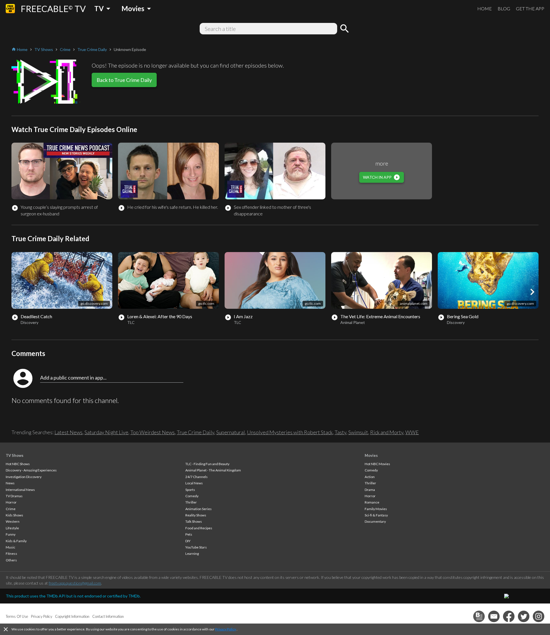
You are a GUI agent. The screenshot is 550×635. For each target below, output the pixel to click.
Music (10, 547)
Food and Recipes (198, 528)
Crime (10, 509)
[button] (532, 292)
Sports (190, 489)
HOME (484, 8)
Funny (10, 534)
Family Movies (376, 509)
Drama (370, 489)
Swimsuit (358, 432)
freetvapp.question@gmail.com (75, 583)
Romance (372, 502)
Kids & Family (16, 541)
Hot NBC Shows (18, 464)
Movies (371, 455)
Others (11, 560)
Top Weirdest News (152, 432)
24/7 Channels (196, 477)
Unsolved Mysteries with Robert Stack (290, 432)
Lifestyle (12, 528)
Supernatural (230, 432)
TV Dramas (14, 496)
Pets (188, 534)
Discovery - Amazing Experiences (31, 470)
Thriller (191, 502)
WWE (412, 432)
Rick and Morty (386, 432)
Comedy (192, 496)
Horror (11, 502)
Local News (194, 483)
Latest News (68, 432)
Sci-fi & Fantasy (376, 515)
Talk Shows (193, 521)
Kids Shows (14, 515)
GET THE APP (530, 8)
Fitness (11, 553)
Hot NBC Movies (377, 464)
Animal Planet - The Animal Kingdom (213, 470)
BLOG (504, 8)
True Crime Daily (195, 432)
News (10, 483)
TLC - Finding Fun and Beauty (207, 464)
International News (20, 489)
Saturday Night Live (106, 432)
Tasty (340, 432)
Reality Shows (195, 515)
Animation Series (198, 509)
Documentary (375, 521)
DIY (187, 541)
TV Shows (14, 455)
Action (370, 477)
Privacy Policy (225, 629)
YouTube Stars (196, 547)
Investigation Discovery (24, 477)
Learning (192, 553)
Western (12, 521)
